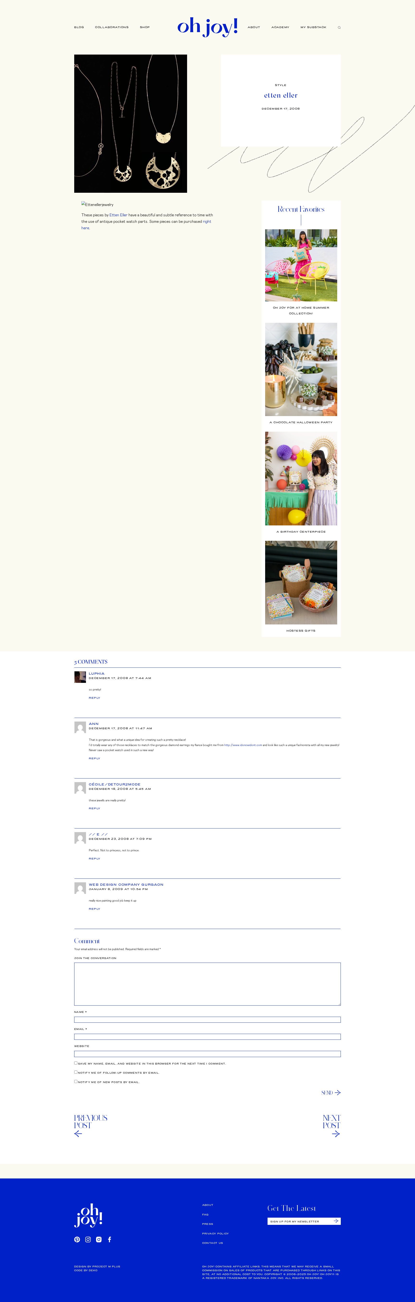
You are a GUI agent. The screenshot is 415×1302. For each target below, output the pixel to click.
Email (80, 1029)
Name (80, 1012)
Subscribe (336, 1221)
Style (281, 85)
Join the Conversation (95, 958)
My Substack (314, 27)
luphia (97, 673)
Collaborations (112, 27)
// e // (98, 834)
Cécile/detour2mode (115, 784)
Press (208, 1224)
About (254, 27)
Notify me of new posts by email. (109, 1082)
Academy (280, 27)
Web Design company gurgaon (126, 884)
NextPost (332, 1121)
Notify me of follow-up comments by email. (118, 1073)
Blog (79, 27)
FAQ (205, 1214)
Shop (145, 27)
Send (327, 1092)
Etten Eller (119, 214)
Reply (95, 697)
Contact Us (212, 1243)
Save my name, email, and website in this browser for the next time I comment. (152, 1063)
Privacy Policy (215, 1233)
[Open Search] (339, 27)
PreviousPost (90, 1121)
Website (81, 1046)
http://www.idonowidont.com (243, 745)
